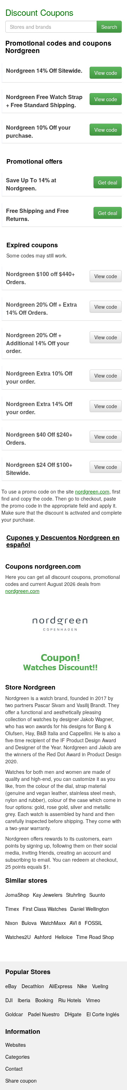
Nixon (11, 922)
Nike (82, 986)
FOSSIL (93, 922)
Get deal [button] (107, 182)
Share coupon (21, 1080)
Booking (44, 1000)
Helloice (64, 936)
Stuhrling (76, 894)
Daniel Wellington (89, 908)
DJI (9, 1000)
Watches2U (18, 936)
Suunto (97, 894)
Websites (15, 1044)
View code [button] (105, 72)
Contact (14, 1068)
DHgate (73, 1014)
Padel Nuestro (44, 1014)
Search (109, 26)
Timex (12, 908)
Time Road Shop (95, 936)
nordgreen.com (92, 491)
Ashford (43, 936)
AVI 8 (75, 922)
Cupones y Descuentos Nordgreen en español (63, 541)
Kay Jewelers (47, 894)
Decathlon (33, 986)
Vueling (100, 986)
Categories (17, 1056)
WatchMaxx (53, 922)
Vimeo (93, 1000)
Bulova (29, 922)
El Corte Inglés (102, 1014)
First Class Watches (45, 908)
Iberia (24, 1000)
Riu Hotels (69, 1000)
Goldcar (14, 1014)
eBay (11, 986)
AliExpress (60, 986)
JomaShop (17, 894)
